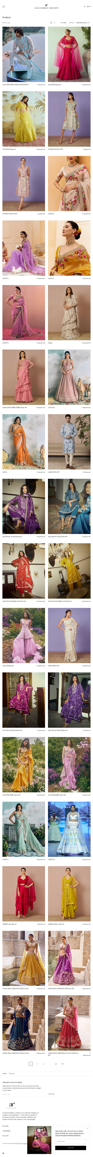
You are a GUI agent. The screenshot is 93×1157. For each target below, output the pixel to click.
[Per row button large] (49, 22)
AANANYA (50, 400)
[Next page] (61, 1045)
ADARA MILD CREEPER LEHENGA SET (15, 971)
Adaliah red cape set (9, 907)
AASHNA (5, 844)
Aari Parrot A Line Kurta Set (12, 527)
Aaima (49, 337)
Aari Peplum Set (8, 654)
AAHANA (50, 210)
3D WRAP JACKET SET (54, 147)
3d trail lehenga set (53, 83)
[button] (3, 6)
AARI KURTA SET (52, 464)
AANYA (4, 464)
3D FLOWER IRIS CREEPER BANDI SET (15, 83)
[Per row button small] (52, 22)
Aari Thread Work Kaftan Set (12, 717)
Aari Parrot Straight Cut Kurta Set (14, 590)
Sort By (69, 23)
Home (4, 1073)
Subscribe (51, 1094)
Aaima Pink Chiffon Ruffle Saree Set (14, 400)
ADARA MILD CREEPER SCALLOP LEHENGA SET (62, 1035)
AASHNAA (50, 844)
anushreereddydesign (15, 1143)
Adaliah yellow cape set (55, 907)
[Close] (85, 1128)
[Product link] (23, 54)
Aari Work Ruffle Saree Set (11, 781)
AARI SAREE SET (52, 654)
